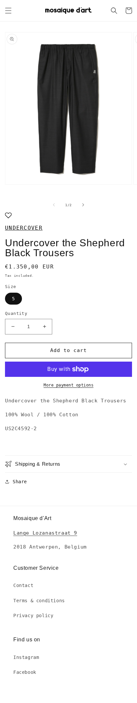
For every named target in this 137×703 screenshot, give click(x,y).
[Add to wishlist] (8, 216)
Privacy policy (33, 615)
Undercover (24, 228)
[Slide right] (83, 205)
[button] (8, 10)
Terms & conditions (39, 600)
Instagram (26, 657)
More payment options (68, 385)
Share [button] (20, 481)
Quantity (16, 313)
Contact (23, 585)
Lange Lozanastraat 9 (45, 533)
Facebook (24, 672)
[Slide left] (54, 205)
